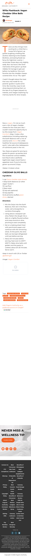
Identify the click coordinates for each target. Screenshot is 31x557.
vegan (10, 123)
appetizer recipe (13, 293)
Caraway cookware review (12, 516)
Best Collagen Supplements (20, 471)
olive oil (15, 141)
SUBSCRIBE (8, 440)
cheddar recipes (10, 298)
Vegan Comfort (13, 259)
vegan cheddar (9, 300)
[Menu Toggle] (29, 4)
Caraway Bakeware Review (20, 496)
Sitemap (4, 476)
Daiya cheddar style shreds (17, 179)
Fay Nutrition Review (5, 525)
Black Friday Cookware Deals (20, 509)
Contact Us (5, 465)
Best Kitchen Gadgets (12, 502)
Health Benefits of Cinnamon (12, 496)
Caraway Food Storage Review (20, 487)
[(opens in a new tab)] (12, 533)
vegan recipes (22, 300)
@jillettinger (7, 256)
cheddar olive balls (17, 295)
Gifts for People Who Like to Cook (20, 502)
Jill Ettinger (8, 20)
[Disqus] (15, 334)
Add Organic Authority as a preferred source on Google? (13, 306)
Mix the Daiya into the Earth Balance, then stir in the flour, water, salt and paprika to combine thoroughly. (16, 208)
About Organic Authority (5, 502)
